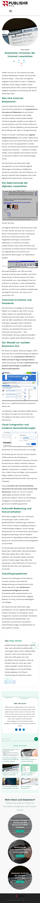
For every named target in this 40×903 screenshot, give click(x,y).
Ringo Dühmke (15, 641)
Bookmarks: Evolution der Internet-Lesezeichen (20, 875)
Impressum (30, 900)
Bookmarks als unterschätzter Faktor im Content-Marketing (28, 759)
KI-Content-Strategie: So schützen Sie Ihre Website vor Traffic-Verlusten (10, 759)
